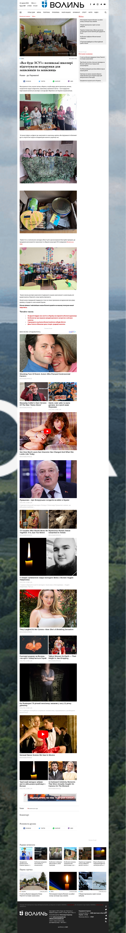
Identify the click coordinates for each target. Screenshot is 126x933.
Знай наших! (66, 12)
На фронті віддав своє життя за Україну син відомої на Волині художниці (52, 316)
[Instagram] (97, 5)
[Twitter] (94, 5)
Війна (39, 12)
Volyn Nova (23, 307)
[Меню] (20, 12)
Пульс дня (31, 12)
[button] (33, 3)
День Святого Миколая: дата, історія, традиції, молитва (46, 324)
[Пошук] (105, 12)
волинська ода (33, 808)
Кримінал (76, 12)
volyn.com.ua (70, 904)
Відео (96, 12)
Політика (46, 12)
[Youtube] (104, 5)
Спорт (84, 12)
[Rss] (106, 921)
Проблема (55, 12)
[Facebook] (90, 5)
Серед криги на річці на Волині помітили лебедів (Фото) (46, 322)
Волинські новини (25, 16)
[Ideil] (63, 927)
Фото (90, 12)
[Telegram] (101, 5)
